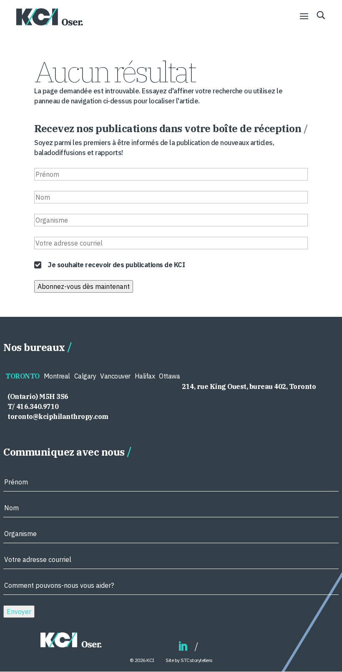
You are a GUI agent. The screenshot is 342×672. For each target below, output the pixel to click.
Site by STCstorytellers (189, 660)
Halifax (145, 376)
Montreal (57, 376)
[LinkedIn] (183, 647)
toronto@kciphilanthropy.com (58, 416)
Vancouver (115, 376)
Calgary (85, 376)
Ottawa (169, 376)
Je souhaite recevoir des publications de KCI (116, 265)
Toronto (22, 376)
